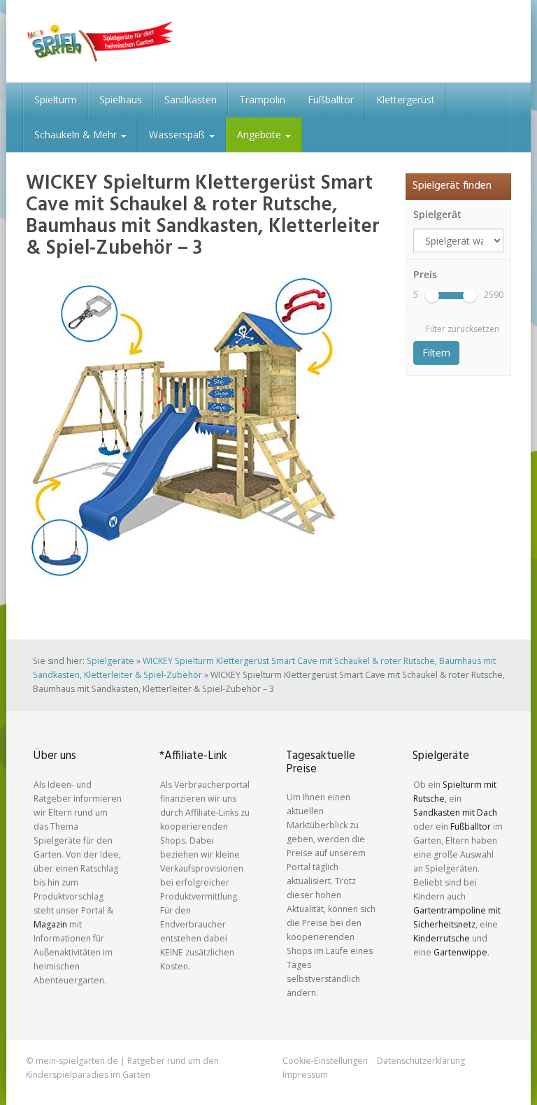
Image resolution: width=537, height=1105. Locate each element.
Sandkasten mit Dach (455, 812)
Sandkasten (190, 99)
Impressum (305, 1075)
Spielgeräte (110, 661)
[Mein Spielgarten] (99, 41)
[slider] (432, 296)
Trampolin (262, 99)
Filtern (436, 352)
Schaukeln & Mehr (77, 134)
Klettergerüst (405, 99)
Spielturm (55, 99)
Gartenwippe (460, 952)
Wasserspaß (178, 134)
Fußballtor (331, 99)
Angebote (260, 134)
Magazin (50, 924)
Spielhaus (120, 99)
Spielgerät (437, 214)
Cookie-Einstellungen (325, 1061)
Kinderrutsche (441, 938)
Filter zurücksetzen (462, 329)
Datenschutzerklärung (421, 1061)
